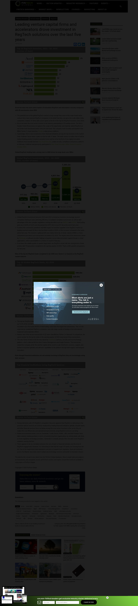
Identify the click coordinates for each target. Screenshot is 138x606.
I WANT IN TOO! (89, 602)
